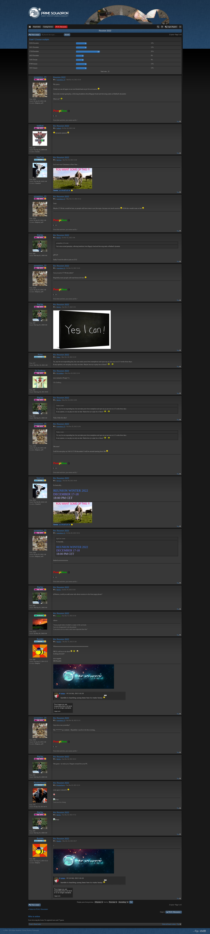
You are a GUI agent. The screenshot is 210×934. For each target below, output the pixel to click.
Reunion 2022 (105, 31)
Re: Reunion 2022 (61, 126)
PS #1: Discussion (174, 912)
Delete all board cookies (169, 924)
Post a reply (35, 35)
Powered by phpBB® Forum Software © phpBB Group (203, 931)
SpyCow (40, 157)
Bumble (40, 639)
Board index (37, 924)
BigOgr (40, 235)
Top (178, 121)
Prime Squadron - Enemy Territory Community (25, 930)
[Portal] (29, 26)
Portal (30, 924)
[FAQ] (162, 26)
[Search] (158, 26)
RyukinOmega (40, 783)
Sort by (106, 902)
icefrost (40, 613)
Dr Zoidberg (40, 371)
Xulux (40, 355)
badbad (40, 126)
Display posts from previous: (85, 902)
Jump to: (162, 912)
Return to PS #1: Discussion (38, 909)
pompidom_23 (40, 77)
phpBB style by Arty (195, 931)
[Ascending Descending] (125, 902)
